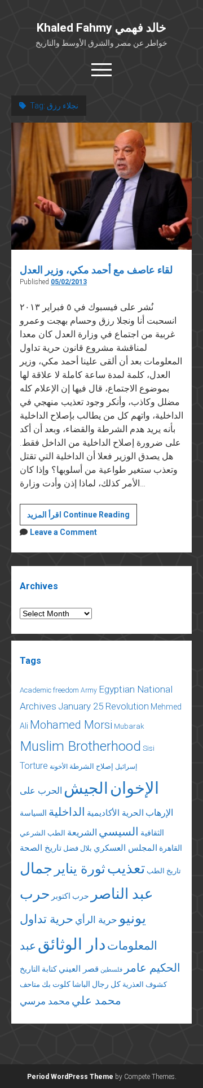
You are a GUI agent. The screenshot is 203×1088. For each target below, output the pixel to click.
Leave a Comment (63, 532)
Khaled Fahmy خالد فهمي (101, 27)
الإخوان (134, 788)
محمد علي (96, 1000)
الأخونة (59, 767)
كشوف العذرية (144, 984)
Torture (34, 765)
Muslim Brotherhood (80, 746)
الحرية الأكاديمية (115, 813)
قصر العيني (79, 969)
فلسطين (111, 969)
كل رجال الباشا (96, 984)
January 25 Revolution (103, 706)
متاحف (30, 984)
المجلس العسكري (125, 848)
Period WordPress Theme (70, 1077)
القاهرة (170, 847)
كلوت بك (56, 984)
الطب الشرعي (42, 833)
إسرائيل (126, 767)
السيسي (119, 831)
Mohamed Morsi (71, 725)
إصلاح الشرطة (91, 766)
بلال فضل (77, 848)
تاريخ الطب (164, 871)
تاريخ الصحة (40, 848)
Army (89, 690)
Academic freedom (49, 690)
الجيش (86, 788)
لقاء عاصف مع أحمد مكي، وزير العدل (96, 270)
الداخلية (66, 812)
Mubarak (129, 726)
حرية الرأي (96, 919)
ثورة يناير (79, 869)
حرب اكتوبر (70, 895)
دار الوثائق (71, 944)
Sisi (149, 748)
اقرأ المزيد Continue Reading (82, 517)
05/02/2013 (69, 282)
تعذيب (126, 868)
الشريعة (82, 832)
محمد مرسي (45, 1001)
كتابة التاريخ (38, 968)
